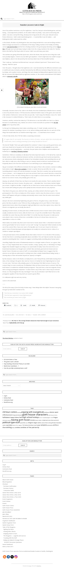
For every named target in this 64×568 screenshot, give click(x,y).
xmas (13, 427)
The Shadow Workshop (27, 425)
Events (4, 503)
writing (9, 427)
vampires (44, 425)
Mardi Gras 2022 (7, 516)
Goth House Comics (52, 415)
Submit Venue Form (8, 525)
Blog (29, 315)
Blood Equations (7, 482)
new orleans (51, 420)
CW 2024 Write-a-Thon (10, 359)
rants (26, 422)
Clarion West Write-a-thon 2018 (11, 495)
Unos (30, 566)
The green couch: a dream (11, 361)
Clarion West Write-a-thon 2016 (11, 492)
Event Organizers (7, 499)
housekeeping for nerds (48, 417)
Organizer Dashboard (8, 520)
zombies (17, 427)
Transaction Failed (8, 490)
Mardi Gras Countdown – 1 (11, 366)
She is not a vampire (20, 169)
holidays (36, 417)
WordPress (39, 566)
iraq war (9, 420)
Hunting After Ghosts (9, 531)
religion (30, 423)
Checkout (5, 484)
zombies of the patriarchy (29, 427)
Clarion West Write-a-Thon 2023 (11, 497)
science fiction (44, 422)
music (36, 420)
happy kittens (14, 417)
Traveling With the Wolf (10, 538)
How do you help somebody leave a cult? (15, 368)
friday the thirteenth (17, 415)
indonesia (4, 420)
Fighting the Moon (8, 529)
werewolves (50, 425)
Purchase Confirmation (9, 486)
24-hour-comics (9, 412)
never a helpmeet (43, 420)
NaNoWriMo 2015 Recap (16, 323)
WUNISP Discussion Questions (13, 542)
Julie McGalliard (6, 512)
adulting (19, 412)
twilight (38, 425)
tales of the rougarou (17, 425)
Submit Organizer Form (9, 523)
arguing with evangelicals (32, 412)
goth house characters (35, 414)
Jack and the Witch (12, 47)
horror (43, 315)
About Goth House (7, 479)
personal (56, 420)
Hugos (56, 417)
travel (35, 425)
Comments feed (8, 400)
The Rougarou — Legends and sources (14, 536)
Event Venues (6, 501)
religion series (37, 422)
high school (27, 417)
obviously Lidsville (12, 76)
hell (20, 417)
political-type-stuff (11, 422)
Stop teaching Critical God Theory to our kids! (17, 364)
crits (39, 315)
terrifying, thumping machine (19, 151)
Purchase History (8, 488)
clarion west (53, 412)
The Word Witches (7, 338)
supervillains (9, 425)
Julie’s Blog (5, 514)
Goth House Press (7, 508)
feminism (9, 415)
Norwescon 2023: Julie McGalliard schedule (14, 518)
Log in (5, 396)
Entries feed (7, 398)
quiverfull (22, 422)
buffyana (46, 412)
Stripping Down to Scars (10, 533)
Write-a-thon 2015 (7, 546)
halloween (6, 417)
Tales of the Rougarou (8, 527)
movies (32, 420)
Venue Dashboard (7, 544)
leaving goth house (20, 419)
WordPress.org (8, 402)
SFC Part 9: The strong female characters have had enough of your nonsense (35, 320)
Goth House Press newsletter (11, 510)
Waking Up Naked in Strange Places (13, 540)
